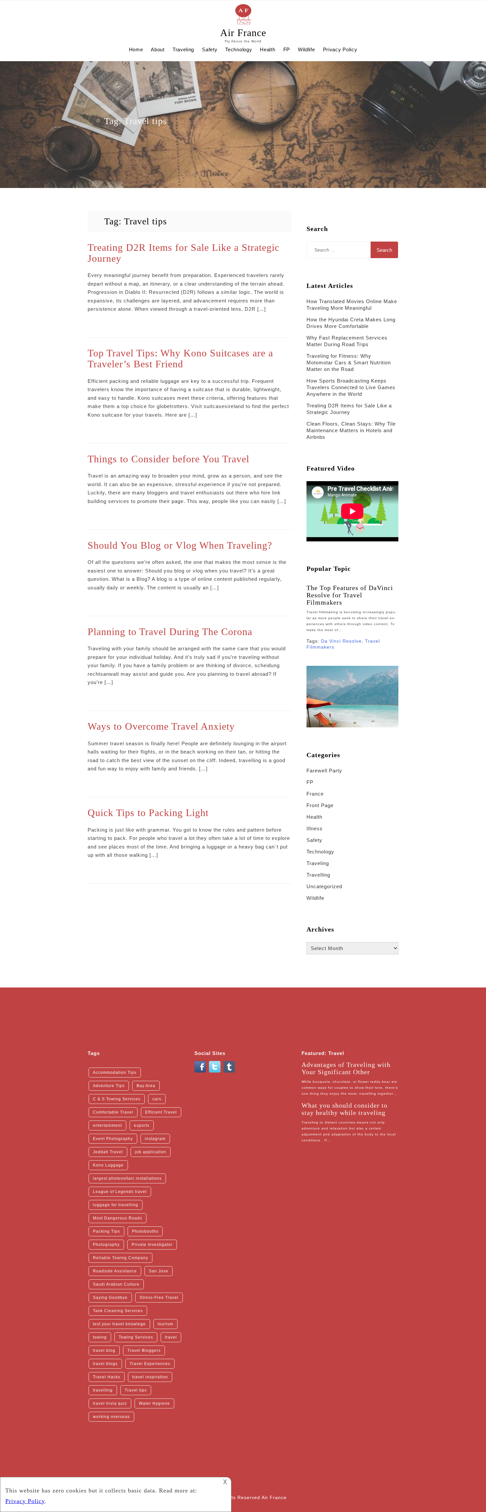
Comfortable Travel (113, 1112)
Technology (238, 49)
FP (286, 49)
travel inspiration (150, 1377)
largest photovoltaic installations (127, 1178)
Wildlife (306, 49)
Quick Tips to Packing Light (148, 812)
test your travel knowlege (119, 1324)
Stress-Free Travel (159, 1297)
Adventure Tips (109, 1085)
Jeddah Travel (108, 1152)
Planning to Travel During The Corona (170, 631)
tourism (165, 1324)
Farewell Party (324, 770)
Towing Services (136, 1337)
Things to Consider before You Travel (168, 458)
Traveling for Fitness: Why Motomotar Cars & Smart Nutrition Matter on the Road (348, 362)
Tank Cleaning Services (118, 1310)
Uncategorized (324, 886)
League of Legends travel (120, 1191)
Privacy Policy (340, 49)
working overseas (111, 1416)
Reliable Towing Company (120, 1258)
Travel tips (136, 1390)
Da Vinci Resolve (341, 641)
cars (156, 1099)
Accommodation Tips (115, 1072)
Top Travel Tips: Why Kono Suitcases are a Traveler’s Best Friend (180, 358)
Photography (106, 1244)
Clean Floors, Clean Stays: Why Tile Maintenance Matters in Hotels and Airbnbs (351, 430)
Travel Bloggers (144, 1350)
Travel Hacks (106, 1377)
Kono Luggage (108, 1165)
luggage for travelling (115, 1205)
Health (267, 49)
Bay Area (146, 1085)
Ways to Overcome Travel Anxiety (161, 726)
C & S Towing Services (117, 1099)
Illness (314, 828)
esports (141, 1125)
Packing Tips (106, 1231)
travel (171, 1337)
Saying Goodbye (110, 1297)
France (315, 794)
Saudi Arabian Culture (116, 1284)
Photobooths (145, 1231)
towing (100, 1337)
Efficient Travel (161, 1112)
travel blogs (105, 1363)
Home (136, 49)
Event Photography (113, 1138)
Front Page (320, 805)
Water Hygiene (154, 1403)
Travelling (318, 875)
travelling (103, 1390)
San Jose (158, 1271)
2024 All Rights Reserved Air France (243, 1497)
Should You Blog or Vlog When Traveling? (180, 545)
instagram (155, 1138)
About (158, 49)
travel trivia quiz (110, 1403)
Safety (209, 49)
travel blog (104, 1350)
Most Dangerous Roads (117, 1218)
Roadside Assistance (115, 1271)
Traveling (183, 49)
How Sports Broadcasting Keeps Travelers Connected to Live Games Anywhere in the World (350, 387)
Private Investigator (152, 1244)
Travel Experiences (150, 1363)
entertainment (107, 1125)
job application (150, 1152)
